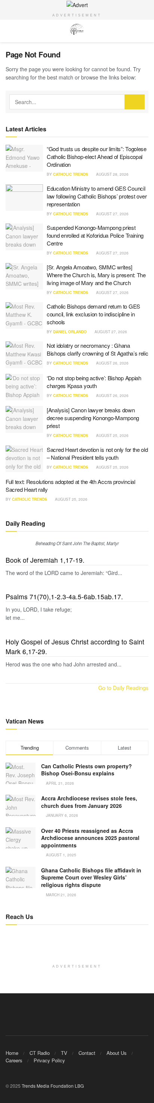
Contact (86, 1052)
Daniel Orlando (70, 331)
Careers (14, 1060)
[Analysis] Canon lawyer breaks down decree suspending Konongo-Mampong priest (93, 417)
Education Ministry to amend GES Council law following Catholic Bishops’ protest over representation (97, 196)
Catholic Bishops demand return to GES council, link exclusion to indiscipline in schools (93, 314)
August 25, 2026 (112, 435)
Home (12, 1052)
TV (64, 1052)
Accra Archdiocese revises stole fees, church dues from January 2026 (89, 801)
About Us (117, 1052)
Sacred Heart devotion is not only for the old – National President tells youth (97, 453)
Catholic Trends (70, 174)
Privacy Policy (49, 1060)
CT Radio (40, 1052)
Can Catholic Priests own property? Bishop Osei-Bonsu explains (86, 769)
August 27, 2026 (112, 213)
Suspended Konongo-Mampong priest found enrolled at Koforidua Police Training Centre (95, 235)
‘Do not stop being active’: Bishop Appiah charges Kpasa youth (94, 382)
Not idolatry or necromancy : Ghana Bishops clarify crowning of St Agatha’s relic (97, 349)
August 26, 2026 (112, 363)
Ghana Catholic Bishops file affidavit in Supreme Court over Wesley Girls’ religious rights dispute (91, 877)
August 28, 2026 (112, 174)
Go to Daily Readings (123, 687)
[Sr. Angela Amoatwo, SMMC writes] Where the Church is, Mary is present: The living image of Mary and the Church (96, 275)
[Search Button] (134, 101)
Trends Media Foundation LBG (53, 1085)
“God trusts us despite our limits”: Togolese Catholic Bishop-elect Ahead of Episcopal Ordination (97, 156)
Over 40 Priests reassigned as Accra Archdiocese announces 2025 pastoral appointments (90, 838)
